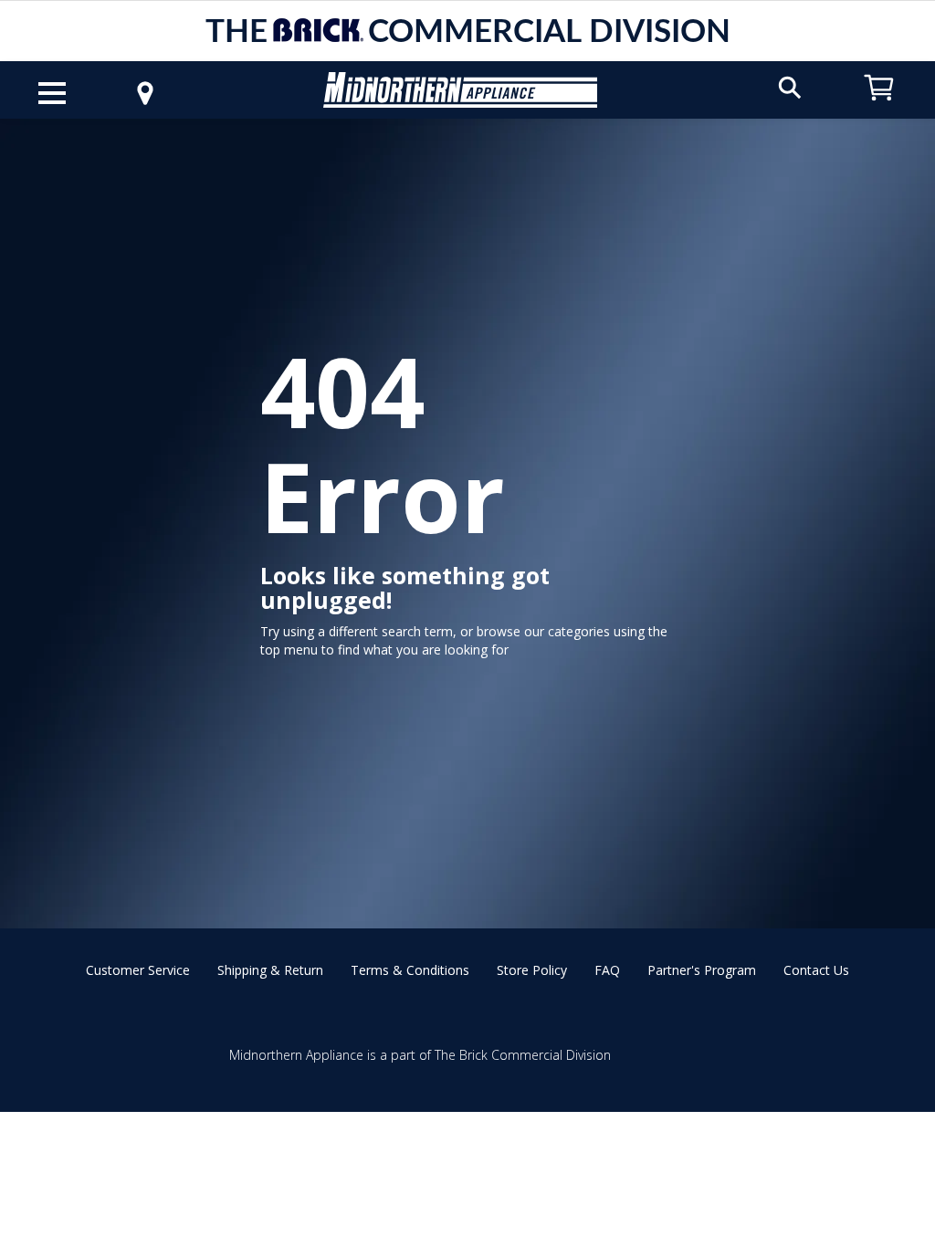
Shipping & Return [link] (270, 970)
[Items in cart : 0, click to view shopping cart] (879, 109)
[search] (790, 86)
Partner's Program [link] (701, 970)
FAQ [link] (607, 970)
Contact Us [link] (816, 970)
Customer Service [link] (138, 970)
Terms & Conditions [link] (410, 970)
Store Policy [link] (532, 970)
